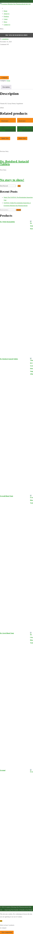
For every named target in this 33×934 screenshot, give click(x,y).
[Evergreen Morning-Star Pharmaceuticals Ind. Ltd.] (15, 4)
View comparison (6, 932)
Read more (4, 121)
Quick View (5, 138)
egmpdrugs (5, 39)
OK (1, 921)
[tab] (6, 87)
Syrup (8, 80)
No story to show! (12, 180)
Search (18, 210)
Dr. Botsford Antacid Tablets (14, 163)
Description (6, 87)
